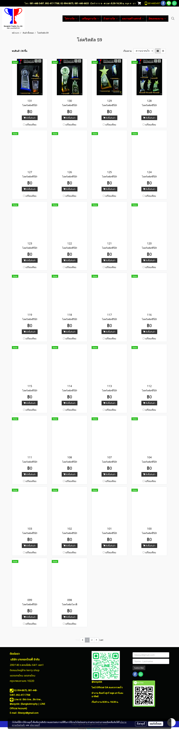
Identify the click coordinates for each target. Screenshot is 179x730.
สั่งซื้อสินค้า (31, 117)
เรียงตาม (128, 50)
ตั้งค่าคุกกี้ (141, 723)
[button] (173, 18)
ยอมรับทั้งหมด (156, 723)
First (78, 640)
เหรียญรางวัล (89, 18)
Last (101, 640)
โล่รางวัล (70, 18)
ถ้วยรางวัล (109, 18)
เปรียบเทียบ (30, 124)
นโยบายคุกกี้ (35, 725)
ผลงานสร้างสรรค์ (132, 18)
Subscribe (139, 668)
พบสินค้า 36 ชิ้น (19, 50)
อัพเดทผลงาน (156, 18)
